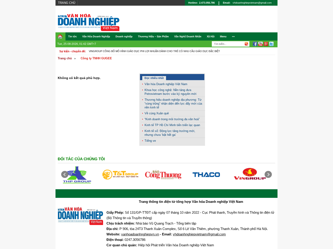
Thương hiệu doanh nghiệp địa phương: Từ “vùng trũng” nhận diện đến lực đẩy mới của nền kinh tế (173, 103)
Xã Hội (211, 36)
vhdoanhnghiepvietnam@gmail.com (252, 2)
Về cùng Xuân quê (157, 113)
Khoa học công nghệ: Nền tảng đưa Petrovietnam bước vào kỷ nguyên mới (170, 92)
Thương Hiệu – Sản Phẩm (153, 36)
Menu (223, 36)
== (233, 36)
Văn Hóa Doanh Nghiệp (96, 36)
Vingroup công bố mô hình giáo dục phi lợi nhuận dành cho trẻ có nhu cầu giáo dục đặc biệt (154, 51)
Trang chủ (66, 3)
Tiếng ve (150, 140)
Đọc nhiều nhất (154, 78)
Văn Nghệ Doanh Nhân (187, 36)
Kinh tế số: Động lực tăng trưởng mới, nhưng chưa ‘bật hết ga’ (170, 132)
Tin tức (72, 36)
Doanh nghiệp (124, 36)
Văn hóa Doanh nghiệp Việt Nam (166, 84)
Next (268, 174)
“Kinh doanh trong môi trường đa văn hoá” (172, 119)
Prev (64, 174)
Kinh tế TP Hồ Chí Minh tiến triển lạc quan (172, 125)
